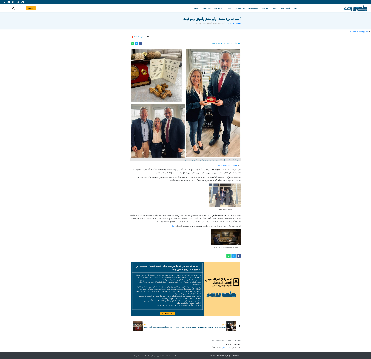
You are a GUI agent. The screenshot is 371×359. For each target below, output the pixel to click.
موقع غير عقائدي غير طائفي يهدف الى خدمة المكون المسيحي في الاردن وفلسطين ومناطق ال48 (168, 267)
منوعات (229, 8)
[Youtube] (9, 2)
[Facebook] (22, 2)
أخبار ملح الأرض (285, 8)
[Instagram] (4, 2)
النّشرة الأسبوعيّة (253, 8)
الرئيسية (296, 8)
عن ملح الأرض (240, 8)
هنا (173, 226)
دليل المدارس (207, 8)
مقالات (274, 8)
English (196, 8)
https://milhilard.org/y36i (358, 32)
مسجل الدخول (226, 347)
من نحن (153, 355)
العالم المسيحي (145, 355)
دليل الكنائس (218, 8)
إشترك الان (136, 355)
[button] (167, 268)
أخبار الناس (265, 8)
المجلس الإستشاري (163, 355)
